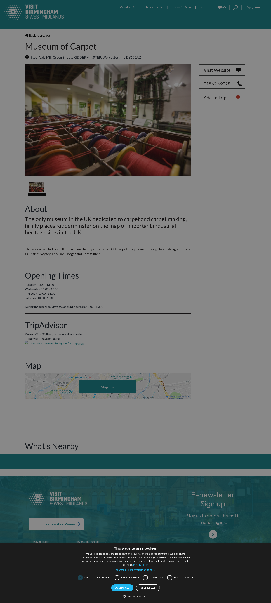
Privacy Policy (140, 564)
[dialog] (135, 573)
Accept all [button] (122, 587)
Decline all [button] (147, 587)
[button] (135, 570)
